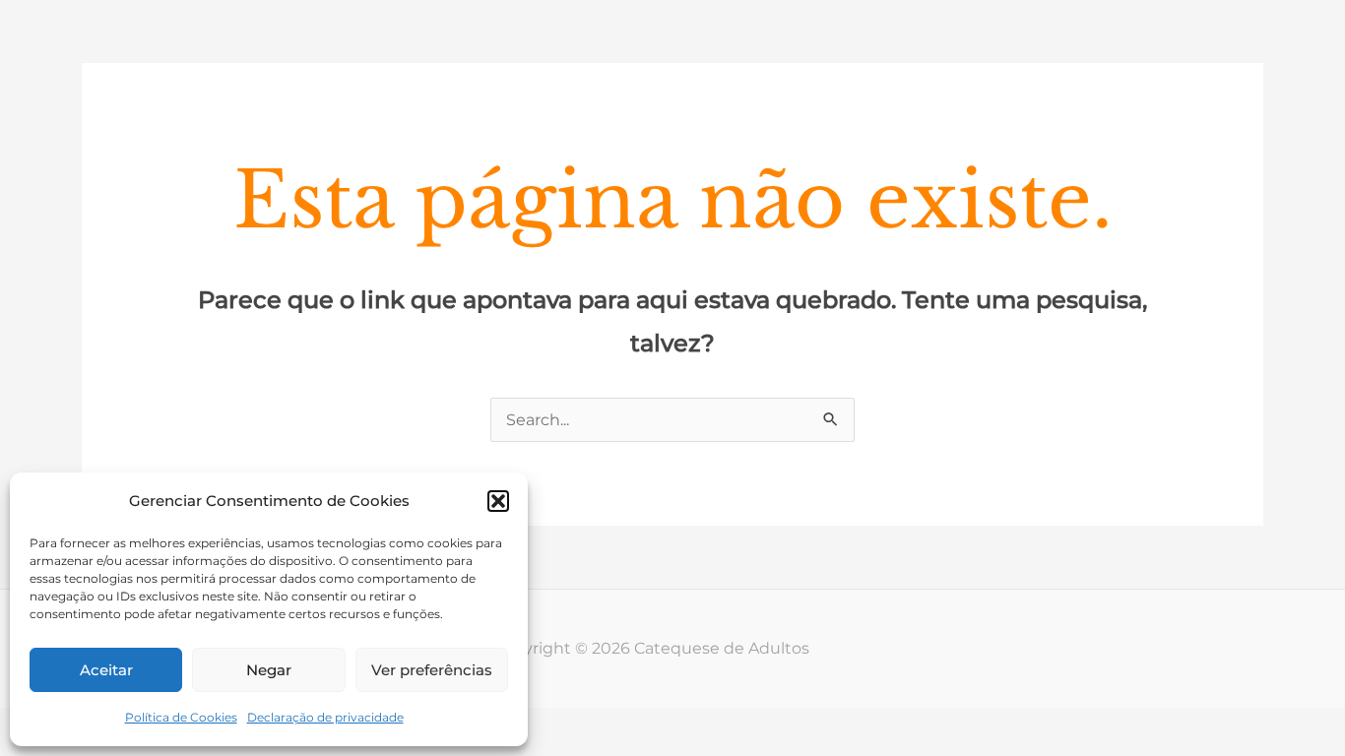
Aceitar (106, 670)
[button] (498, 501)
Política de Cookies (181, 717)
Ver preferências (431, 670)
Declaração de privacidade (325, 717)
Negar (268, 670)
